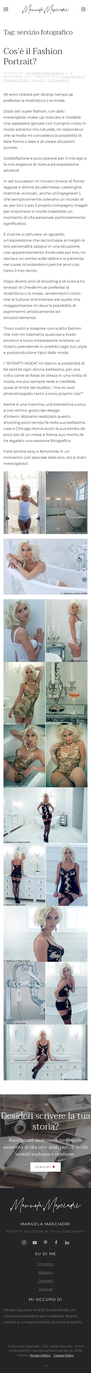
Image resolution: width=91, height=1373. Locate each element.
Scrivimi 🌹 (45, 1167)
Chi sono (45, 1264)
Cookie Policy (64, 1355)
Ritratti (38, 80)
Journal (45, 1289)
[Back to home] (45, 9)
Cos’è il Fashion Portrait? (33, 56)
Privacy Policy (40, 1355)
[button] (6, 9)
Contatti (45, 1281)
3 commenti (59, 80)
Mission (45, 1272)
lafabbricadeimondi (44, 73)
